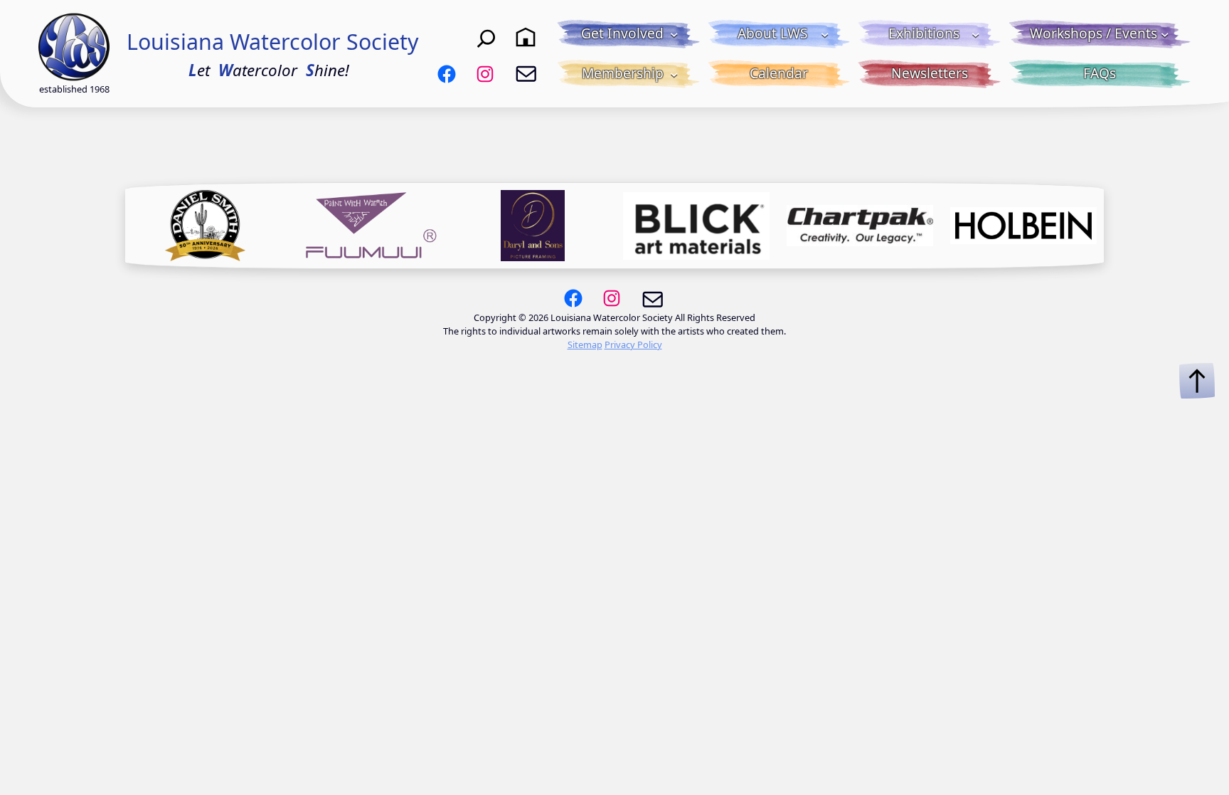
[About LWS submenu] (825, 34)
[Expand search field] (486, 37)
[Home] (525, 37)
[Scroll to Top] (1197, 381)
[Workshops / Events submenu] (1165, 34)
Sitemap (585, 344)
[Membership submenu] (674, 74)
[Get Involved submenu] (674, 34)
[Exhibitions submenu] (976, 34)
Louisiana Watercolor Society (273, 41)
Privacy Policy (633, 344)
